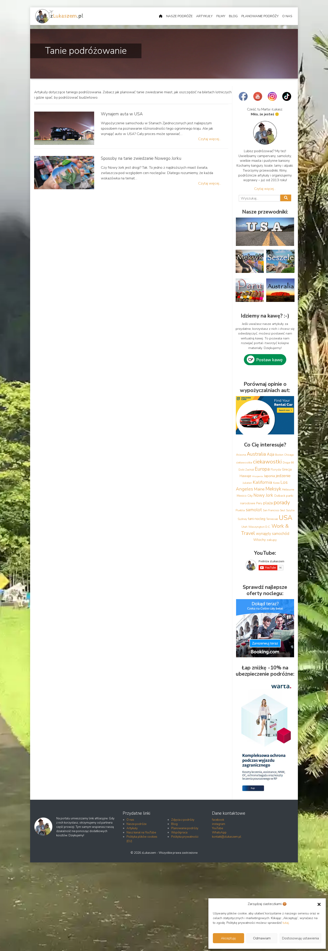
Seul (282, 510)
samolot (254, 510)
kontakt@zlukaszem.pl (226, 837)
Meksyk (273, 489)
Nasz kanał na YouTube (141, 833)
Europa (262, 469)
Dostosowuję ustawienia (300, 938)
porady (282, 502)
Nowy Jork (263, 495)
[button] (319, 904)
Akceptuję (228, 938)
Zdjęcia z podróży (182, 820)
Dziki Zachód (246, 469)
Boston (279, 455)
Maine (259, 489)
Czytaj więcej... (209, 138)
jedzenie (283, 476)
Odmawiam (262, 938)
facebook (218, 820)
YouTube (217, 828)
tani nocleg (256, 518)
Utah (244, 527)
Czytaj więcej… (265, 189)
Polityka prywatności (184, 837)
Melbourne (288, 489)
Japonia (269, 475)
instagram (218, 824)
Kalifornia (262, 482)
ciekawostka (244, 462)
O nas (287, 16)
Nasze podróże (179, 16)
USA (285, 517)
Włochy (259, 539)
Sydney (242, 519)
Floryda (276, 470)
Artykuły (204, 16)
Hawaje (245, 475)
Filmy (220, 16)
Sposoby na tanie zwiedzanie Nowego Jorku (141, 158)
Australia (256, 454)
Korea (276, 483)
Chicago (289, 455)
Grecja (287, 469)
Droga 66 (288, 462)
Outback (279, 496)
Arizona (241, 455)
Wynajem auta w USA (122, 114)
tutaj (286, 923)
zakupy (272, 540)
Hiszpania (257, 476)
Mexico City (245, 496)
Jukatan (247, 483)
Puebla (240, 510)
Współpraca (179, 833)
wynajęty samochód (272, 533)
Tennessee (272, 519)
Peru (259, 503)
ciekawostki (267, 461)
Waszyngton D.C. (259, 527)
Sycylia (290, 510)
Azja (270, 454)
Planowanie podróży (260, 16)
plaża (268, 503)
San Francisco (271, 510)
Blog (233, 16)
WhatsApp (219, 833)
